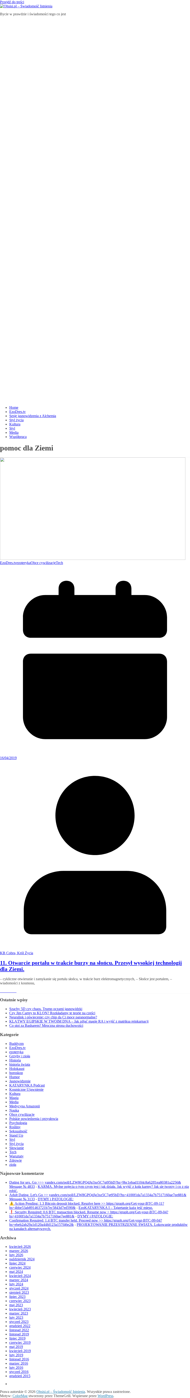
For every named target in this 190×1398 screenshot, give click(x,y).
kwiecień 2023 (20, 1309)
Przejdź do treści (12, 2)
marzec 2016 (18, 1363)
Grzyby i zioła (19, 1056)
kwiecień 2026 (20, 1247)
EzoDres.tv (17, 412)
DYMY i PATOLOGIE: (55, 1199)
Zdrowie (15, 1160)
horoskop (16, 1073)
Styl (12, 428)
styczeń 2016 (18, 1372)
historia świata (19, 1064)
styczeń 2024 (18, 1288)
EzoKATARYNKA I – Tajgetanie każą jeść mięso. (116, 1208)
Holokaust (16, 1069)
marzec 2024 (18, 1280)
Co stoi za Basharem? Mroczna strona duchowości (46, 1025)
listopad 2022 (19, 1330)
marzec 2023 (18, 1313)
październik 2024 (22, 1259)
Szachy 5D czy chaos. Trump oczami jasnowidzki (45, 1009)
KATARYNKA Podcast (27, 1085)
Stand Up (16, 1135)
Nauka (14, 1110)
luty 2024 (16, 1284)
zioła (12, 1165)
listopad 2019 (19, 1334)
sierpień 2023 (19, 1292)
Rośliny (15, 1127)
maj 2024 (16, 1272)
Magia (14, 1098)
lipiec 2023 (17, 1297)
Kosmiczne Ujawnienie (26, 1089)
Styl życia (16, 420)
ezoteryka (23, 563)
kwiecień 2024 (20, 1276)
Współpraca (18, 437)
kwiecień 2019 (20, 1351)
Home (13, 407)
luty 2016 (16, 1367)
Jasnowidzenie (20, 1081)
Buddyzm (16, 1044)
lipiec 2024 (17, 1263)
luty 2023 (16, 1317)
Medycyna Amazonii (24, 1106)
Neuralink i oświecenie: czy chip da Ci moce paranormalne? (53, 1017)
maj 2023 (16, 1305)
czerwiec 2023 (20, 1301)
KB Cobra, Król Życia (16, 953)
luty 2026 (16, 1255)
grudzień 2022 (19, 1326)
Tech (59, 563)
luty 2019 (16, 1355)
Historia (15, 1060)
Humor (14, 1077)
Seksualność (18, 1131)
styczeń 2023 (18, 1322)
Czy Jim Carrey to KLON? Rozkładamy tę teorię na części (52, 1013)
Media (14, 432)
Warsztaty (16, 1156)
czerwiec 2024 (20, 1267)
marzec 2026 (18, 1251)
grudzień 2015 (19, 1376)
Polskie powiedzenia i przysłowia (33, 1119)
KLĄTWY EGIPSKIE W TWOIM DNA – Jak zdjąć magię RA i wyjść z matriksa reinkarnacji (79, 1021)
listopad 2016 (19, 1359)
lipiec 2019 (17, 1338)
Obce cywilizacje (43, 563)
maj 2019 (16, 1347)
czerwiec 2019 (20, 1342)
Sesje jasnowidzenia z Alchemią (32, 416)
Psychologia (18, 1123)
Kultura (14, 424)
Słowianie (16, 1148)
